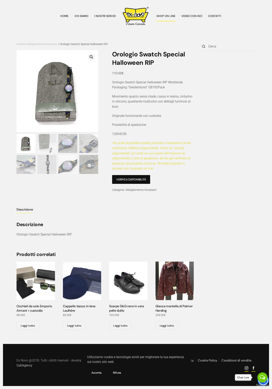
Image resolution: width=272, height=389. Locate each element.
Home (20, 44)
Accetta (96, 372)
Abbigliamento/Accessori (41, 44)
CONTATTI (214, 16)
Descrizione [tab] (25, 209)
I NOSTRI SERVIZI (105, 16)
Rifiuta (117, 372)
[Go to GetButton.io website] (262, 385)
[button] (91, 57)
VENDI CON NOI (191, 16)
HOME (64, 16)
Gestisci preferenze (144, 372)
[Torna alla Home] (136, 16)
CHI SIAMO (81, 16)
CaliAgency (24, 365)
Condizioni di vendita (236, 360)
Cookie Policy (207, 360)
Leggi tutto (28, 325)
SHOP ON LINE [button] (166, 16)
